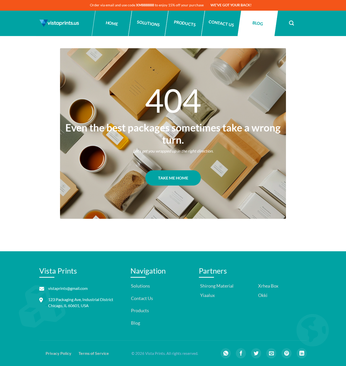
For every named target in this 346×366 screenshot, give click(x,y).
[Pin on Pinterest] (286, 353)
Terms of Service (94, 353)
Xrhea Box (267, 286)
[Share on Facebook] (241, 353)
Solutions (148, 23)
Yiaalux (207, 295)
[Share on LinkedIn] (302, 353)
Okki (262, 295)
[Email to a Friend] (271, 353)
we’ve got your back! (231, 5)
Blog (257, 23)
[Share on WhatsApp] (226, 353)
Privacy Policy (58, 353)
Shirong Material (216, 286)
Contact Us (221, 23)
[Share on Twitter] (256, 353)
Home (111, 23)
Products (185, 23)
